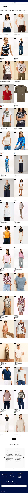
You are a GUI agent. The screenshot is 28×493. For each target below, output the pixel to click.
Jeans (17, 10)
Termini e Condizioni (12, 476)
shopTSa (4, 491)
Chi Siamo (11, 474)
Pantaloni (20, 10)
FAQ (10, 475)
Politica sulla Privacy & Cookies (13, 477)
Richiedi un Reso (20, 476)
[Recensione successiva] (23, 457)
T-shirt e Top (14, 10)
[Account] (24, 3)
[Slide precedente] (1, 23)
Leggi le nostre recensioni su (4, 474)
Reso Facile (19, 475)
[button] (22, 13)
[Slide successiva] (13, 23)
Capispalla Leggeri (8, 10)
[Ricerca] (22, 3)
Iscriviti (24, 485)
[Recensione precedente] (4, 457)
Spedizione (19, 474)
